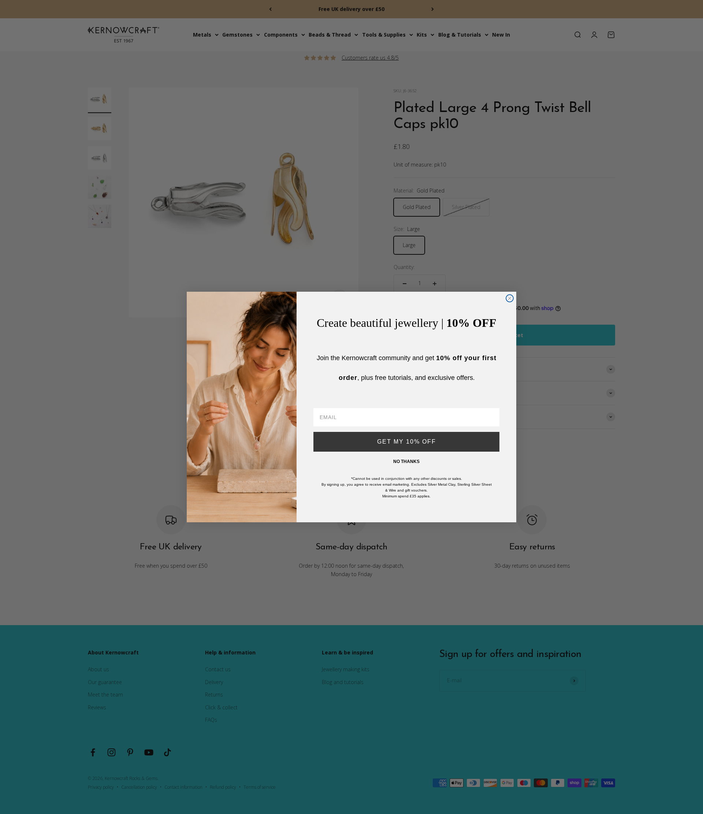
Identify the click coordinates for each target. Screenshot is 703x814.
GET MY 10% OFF (406, 441)
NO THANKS (406, 461)
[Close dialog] (509, 298)
